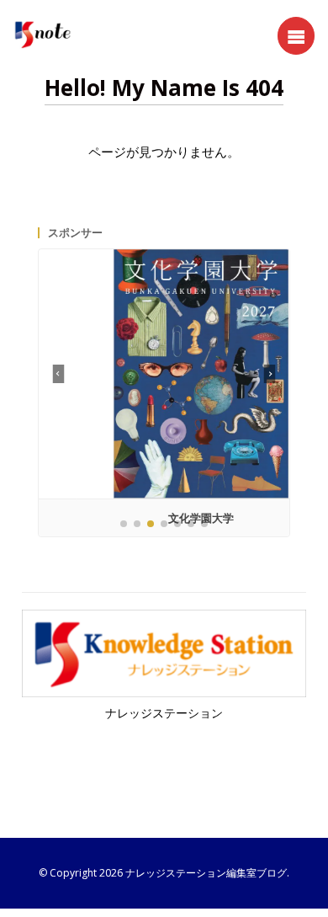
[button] (270, 374)
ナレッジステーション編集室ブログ (206, 873)
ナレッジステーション (164, 713)
